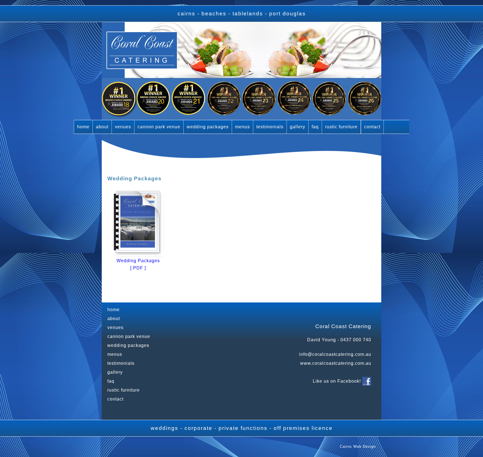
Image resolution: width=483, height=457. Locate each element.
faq (315, 126)
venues (123, 126)
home (83, 126)
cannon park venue (159, 126)
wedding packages (208, 126)
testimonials (269, 126)
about (102, 126)
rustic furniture (341, 126)
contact (372, 126)
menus (242, 126)
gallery (297, 126)
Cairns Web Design (358, 446)
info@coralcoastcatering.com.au (335, 354)
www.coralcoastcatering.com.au (335, 363)
